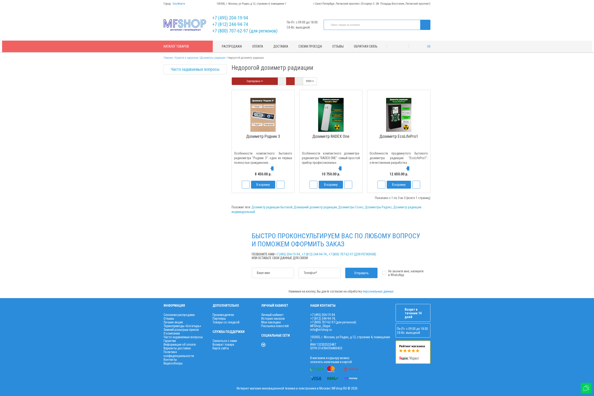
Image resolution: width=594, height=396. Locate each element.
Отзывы (338, 46)
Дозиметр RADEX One (330, 136)
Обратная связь (366, 46)
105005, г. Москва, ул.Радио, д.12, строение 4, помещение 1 (251, 3)
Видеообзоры (173, 363)
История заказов (273, 318)
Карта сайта (221, 348)
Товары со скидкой (226, 322)
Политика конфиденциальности (179, 353)
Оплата (257, 46)
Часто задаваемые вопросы (195, 69)
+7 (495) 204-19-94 (230, 18)
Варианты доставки (177, 348)
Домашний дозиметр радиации (315, 207)
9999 (309, 81)
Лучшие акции (173, 322)
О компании (172, 333)
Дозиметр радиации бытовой (272, 207)
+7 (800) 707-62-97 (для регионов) (245, 31)
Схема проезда (310, 46)
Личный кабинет (272, 315)
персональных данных (378, 291)
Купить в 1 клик (263, 150)
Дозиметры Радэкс (378, 207)
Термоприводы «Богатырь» (182, 326)
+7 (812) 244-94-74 (230, 24)
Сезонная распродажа (179, 315)
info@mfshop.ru (321, 330)
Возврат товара (223, 344)
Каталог (176, 46)
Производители (223, 315)
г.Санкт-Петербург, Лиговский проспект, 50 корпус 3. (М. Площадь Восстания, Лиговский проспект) (371, 3)
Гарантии (170, 341)
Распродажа (232, 46)
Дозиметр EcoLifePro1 (398, 136)
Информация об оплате (180, 344)
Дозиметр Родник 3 (263, 136)
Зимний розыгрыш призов (181, 330)
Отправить (361, 273)
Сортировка (254, 81)
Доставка (280, 46)
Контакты (170, 359)
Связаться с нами (225, 341)
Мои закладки (271, 322)
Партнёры (219, 318)
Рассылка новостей (275, 326)
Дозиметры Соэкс (351, 207)
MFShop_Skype (320, 326)
